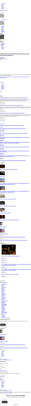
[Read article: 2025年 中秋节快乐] (15, 331)
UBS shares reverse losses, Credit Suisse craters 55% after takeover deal (11, 105)
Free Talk (3, 292)
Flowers (3, 291)
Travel (2, 4)
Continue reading (15, 404)
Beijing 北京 (3, 285)
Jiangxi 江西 (3, 299)
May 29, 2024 (2, 139)
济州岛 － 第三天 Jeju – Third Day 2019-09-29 (8, 199)
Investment (3, 298)
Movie (2, 306)
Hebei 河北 (3, 295)
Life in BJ (3, 303)
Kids (2, 300)
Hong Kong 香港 (4, 297)
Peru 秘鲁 (3, 307)
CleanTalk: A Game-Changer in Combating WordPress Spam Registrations (12, 237)
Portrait (3, 309)
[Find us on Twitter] (0, 11)
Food (2, 28)
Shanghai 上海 (4, 310)
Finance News (3, 58)
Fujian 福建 (3, 293)
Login (2, 12)
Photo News (3, 308)
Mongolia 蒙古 (4, 305)
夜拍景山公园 (2, 176)
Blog (2, 6)
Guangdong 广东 (4, 294)
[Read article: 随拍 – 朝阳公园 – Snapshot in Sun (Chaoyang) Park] (16, 250)
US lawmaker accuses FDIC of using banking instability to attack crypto (12, 160)
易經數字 (3, 31)
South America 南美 (4, 312)
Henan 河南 (3, 296)
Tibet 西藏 (3, 316)
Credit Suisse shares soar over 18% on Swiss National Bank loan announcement (12, 113)
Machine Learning (4, 304)
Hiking (2, 5)
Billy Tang (5, 359)
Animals (3, 284)
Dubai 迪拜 (3, 289)
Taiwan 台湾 (3, 314)
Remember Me (3, 367)
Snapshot (3, 311)
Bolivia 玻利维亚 (4, 287)
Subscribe (4, 402)
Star (2, 313)
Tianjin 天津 (3, 315)
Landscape (3, 301)
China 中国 (3, 288)
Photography (3, 3)
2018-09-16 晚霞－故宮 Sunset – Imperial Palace (10, 274)
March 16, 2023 (2, 57)
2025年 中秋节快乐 (3, 226)
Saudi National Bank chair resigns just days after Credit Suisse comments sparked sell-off (14, 97)
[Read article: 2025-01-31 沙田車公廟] (15, 338)
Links (2, 8)
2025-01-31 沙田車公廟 (4, 233)
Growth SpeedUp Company (8, 390)
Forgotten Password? (3, 370)
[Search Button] (8, 40)
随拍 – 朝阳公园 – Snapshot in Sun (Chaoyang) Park (9, 169)
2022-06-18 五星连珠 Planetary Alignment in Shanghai (9, 219)
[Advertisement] (9, 1)
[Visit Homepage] (2, 17)
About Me (3, 7)
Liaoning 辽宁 (3, 302)
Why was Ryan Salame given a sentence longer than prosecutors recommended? (13, 133)
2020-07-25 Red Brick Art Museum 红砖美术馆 (8, 206)
